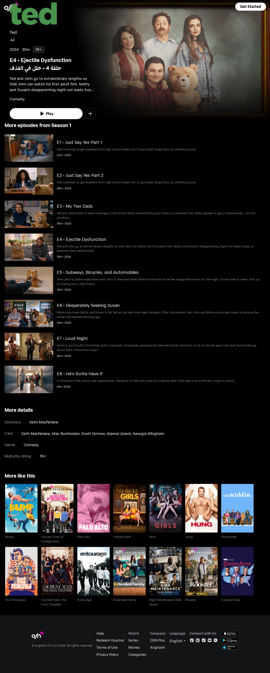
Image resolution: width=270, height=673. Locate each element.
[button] (250, 7)
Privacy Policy (107, 654)
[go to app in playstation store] (230, 647)
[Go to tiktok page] (203, 641)
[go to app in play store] (230, 640)
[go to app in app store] (230, 633)
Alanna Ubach (119, 433)
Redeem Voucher (110, 640)
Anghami (157, 647)
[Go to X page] (215, 641)
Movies (134, 647)
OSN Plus (157, 640)
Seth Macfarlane (43, 422)
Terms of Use (107, 647)
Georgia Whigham (148, 433)
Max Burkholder (66, 433)
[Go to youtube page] (209, 641)
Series (133, 640)
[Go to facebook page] (191, 641)
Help (100, 633)
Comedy (31, 444)
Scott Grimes (93, 433)
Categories (137, 654)
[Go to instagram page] (197, 641)
